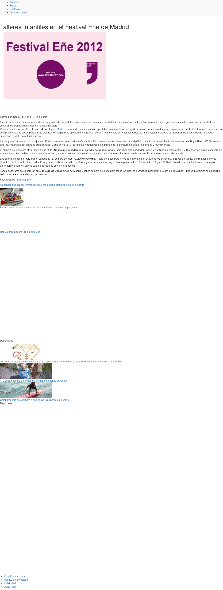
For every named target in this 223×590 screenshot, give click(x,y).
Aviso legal (10, 586)
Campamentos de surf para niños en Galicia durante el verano (34, 399)
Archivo (14, 2)
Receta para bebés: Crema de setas (20, 231)
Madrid (60, 129)
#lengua (70, 184)
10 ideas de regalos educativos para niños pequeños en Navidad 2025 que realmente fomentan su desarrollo (60, 361)
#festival (60, 184)
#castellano (49, 184)
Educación (18, 184)
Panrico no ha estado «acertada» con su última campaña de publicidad (39, 207)
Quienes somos (18, 12)
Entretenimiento (33, 184)
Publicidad (10, 583)
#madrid (79, 184)
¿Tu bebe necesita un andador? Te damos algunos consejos (33, 380)
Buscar (13, 5)
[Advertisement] (85, 106)
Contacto (15, 9)
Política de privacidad (16, 579)
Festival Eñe (24, 179)
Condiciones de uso (15, 576)
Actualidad (5, 184)
